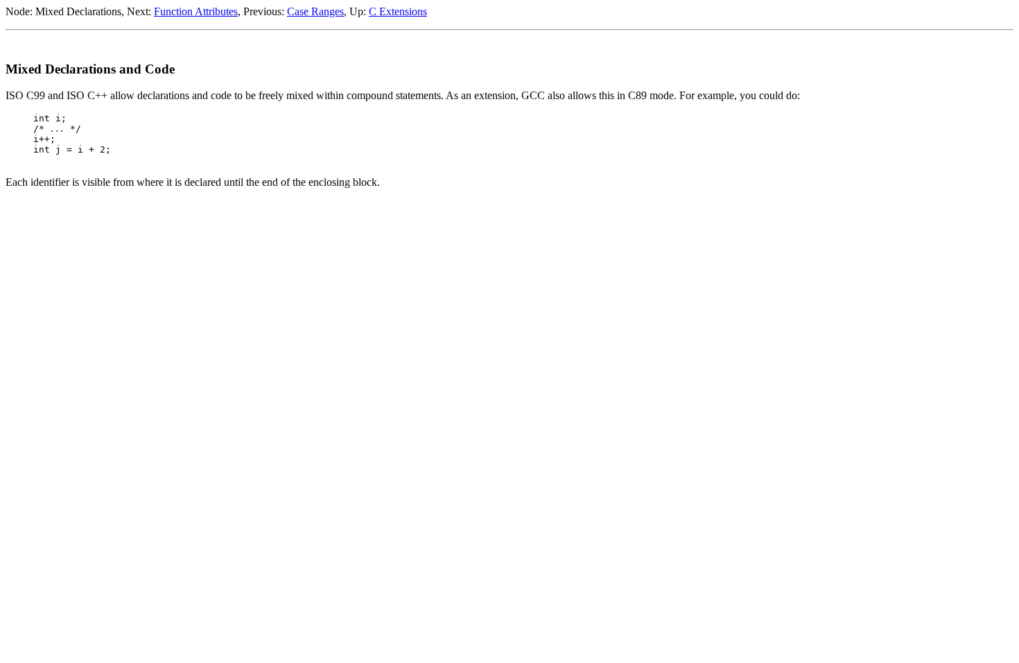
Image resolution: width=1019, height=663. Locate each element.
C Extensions (398, 11)
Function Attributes (196, 11)
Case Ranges (315, 11)
